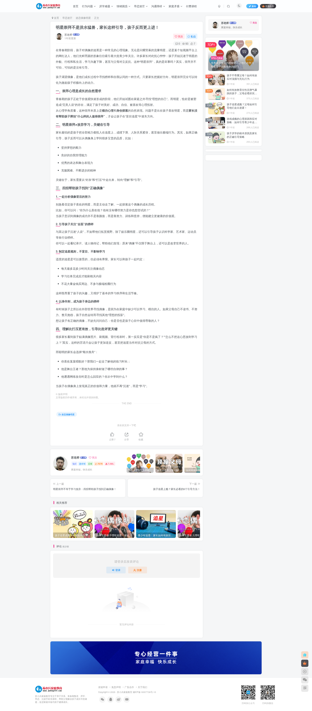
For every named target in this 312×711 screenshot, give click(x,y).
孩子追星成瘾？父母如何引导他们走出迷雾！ (242, 106)
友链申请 (103, 687)
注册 (139, 570)
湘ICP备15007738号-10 (144, 692)
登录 (117, 570)
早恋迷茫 (67, 18)
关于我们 (142, 687)
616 (83, 463)
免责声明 (116, 687)
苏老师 (68, 34)
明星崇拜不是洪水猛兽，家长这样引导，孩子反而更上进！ (107, 27)
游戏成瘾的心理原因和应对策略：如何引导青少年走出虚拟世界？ (242, 122)
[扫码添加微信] (304, 680)
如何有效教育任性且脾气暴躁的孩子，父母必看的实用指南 (242, 93)
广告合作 (129, 687)
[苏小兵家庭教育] (48, 688)
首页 (56, 18)
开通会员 (269, 6)
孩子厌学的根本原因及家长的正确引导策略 (242, 135)
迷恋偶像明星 (83, 18)
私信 (193, 36)
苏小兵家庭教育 (124, 692)
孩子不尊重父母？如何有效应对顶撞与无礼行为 (242, 77)
